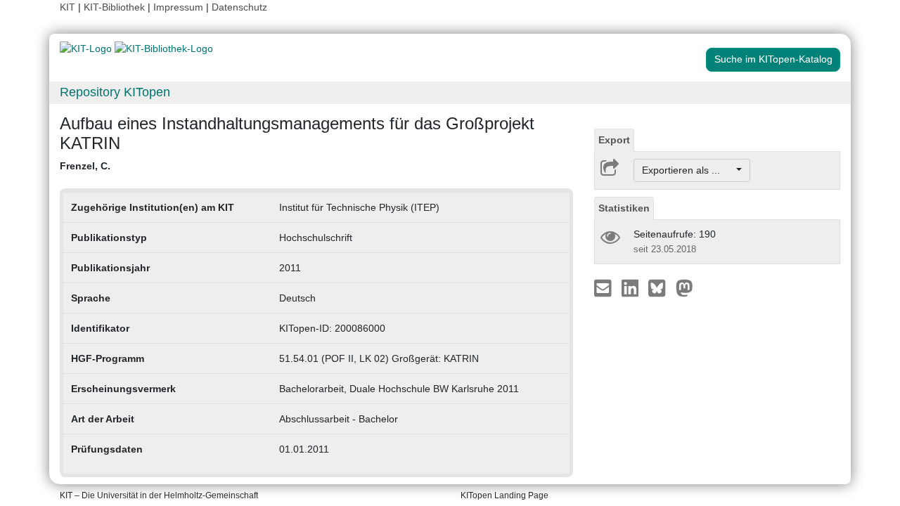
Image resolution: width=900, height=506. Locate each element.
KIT (67, 7)
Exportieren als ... (688, 170)
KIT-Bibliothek (116, 7)
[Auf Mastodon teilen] (684, 287)
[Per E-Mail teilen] (604, 287)
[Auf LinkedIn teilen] (632, 287)
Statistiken (624, 208)
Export (614, 139)
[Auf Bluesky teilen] (660, 287)
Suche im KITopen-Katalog (773, 59)
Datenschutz (239, 7)
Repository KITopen (115, 92)
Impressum (178, 7)
